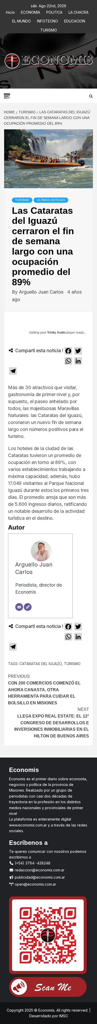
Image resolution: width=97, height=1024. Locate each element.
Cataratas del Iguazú (40, 663)
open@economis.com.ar (35, 884)
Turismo (72, 663)
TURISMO (48, 29)
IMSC (63, 1016)
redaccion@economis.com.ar (39, 870)
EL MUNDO (21, 20)
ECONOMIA (30, 11)
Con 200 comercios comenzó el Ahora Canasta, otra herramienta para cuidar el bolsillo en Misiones (44, 689)
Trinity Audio (56, 332)
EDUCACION (74, 20)
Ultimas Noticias (51, 200)
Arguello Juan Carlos (42, 292)
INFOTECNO (47, 20)
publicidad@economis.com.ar (39, 877)
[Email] (19, 607)
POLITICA (54, 11)
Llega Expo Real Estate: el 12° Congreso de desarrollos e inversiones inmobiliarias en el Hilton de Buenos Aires (51, 722)
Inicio (10, 11)
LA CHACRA (78, 11)
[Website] (28, 607)
